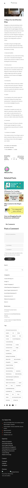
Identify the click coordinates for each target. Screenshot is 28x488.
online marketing (18, 373)
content (7, 338)
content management (16, 338)
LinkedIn (4, 463)
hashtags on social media (10, 356)
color (20, 335)
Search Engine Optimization (10, 290)
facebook (7, 350)
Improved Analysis (17, 359)
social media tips (9, 391)
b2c (13, 333)
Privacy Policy (4, 473)
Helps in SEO (8, 359)
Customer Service (9, 347)
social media (18, 385)
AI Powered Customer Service (10, 309)
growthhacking (8, 353)
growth (14, 350)
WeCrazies (14, 145)
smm (12, 385)
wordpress (8, 400)
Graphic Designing (8, 284)
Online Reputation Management (11, 287)
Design (5, 281)
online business (9, 373)
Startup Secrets (7, 296)
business (14, 335)
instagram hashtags (9, 365)
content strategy (9, 344)
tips (13, 394)
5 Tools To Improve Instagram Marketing (12, 319)
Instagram (4, 465)
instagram (16, 362)
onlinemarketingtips (9, 379)
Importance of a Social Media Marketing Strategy (12, 314)
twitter (7, 397)
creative (17, 344)
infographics (8, 362)
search (20, 382)
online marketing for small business (12, 376)
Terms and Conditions (6, 475)
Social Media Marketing (9, 293)
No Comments (9, 149)
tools (18, 394)
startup (7, 394)
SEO (6, 385)
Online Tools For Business (10, 382)
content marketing (9, 341)
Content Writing (9, 147)
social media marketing (10, 388)
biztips (18, 333)
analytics (7, 333)
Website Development (9, 299)
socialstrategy (18, 391)
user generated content (16, 397)
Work (5, 302)
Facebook (4, 461)
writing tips (15, 400)
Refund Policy (10, 473)
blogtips (7, 335)
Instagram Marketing (9, 368)
